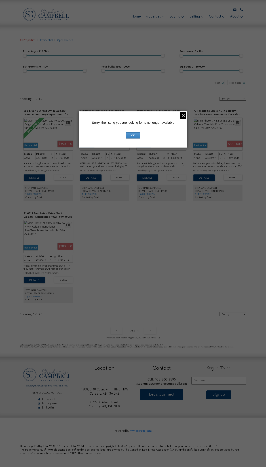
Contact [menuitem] (215, 16)
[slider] (25, 55)
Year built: (115, 66)
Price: (36, 51)
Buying (175, 16)
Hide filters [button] (235, 82)
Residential (46, 40)
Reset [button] (217, 82)
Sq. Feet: (192, 66)
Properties (153, 16)
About (234, 16)
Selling (194, 16)
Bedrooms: (191, 51)
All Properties (27, 40)
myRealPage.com (141, 431)
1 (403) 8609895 (33, 194)
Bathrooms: (35, 66)
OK (133, 135)
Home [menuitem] (136, 16)
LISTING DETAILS (34, 177)
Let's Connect (161, 395)
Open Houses (65, 40)
